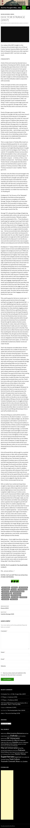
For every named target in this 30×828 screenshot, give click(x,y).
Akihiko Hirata (4, 733)
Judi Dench (19, 744)
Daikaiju (14, 735)
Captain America (4, 736)
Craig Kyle (14, 587)
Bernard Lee (25, 733)
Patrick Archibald (15, 595)
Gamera (10, 742)
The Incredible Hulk (25, 757)
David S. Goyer (4, 738)
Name (3, 652)
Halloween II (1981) (11, 707)
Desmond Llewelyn (6, 740)
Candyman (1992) (12, 697)
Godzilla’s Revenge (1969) (7, 613)
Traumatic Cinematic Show (10, 761)
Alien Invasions (12, 733)
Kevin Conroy (3, 745)
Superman (17, 757)
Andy (2, 713)
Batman (19, 733)
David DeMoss (15, 23)
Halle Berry (20, 742)
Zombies (25, 761)
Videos (12, 14)
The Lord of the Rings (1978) (12, 713)
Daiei (9, 736)
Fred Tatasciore (23, 587)
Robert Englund (12, 752)
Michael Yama (5, 595)
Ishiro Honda (13, 744)
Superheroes (23, 597)
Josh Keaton (5, 591)
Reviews (7, 14)
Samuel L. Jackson (24, 752)
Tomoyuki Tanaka (5, 759)
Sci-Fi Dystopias (4, 754)
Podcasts (21, 750)
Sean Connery (11, 754)
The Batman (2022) (13, 700)
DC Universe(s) (13, 738)
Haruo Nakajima (5, 744)
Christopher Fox (5, 694)
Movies (3, 14)
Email (3, 659)
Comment (4, 631)
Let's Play (9, 745)
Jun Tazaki (24, 744)
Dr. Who (14, 740)
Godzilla (15, 742)
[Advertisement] (7, 795)
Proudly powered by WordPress (8, 826)
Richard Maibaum (5, 752)
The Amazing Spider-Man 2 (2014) (16, 710)
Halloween (25, 742)
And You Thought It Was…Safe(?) (11, 8)
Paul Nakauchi (6, 597)
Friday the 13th (4, 742)
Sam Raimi (18, 752)
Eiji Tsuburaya (21, 740)
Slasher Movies (20, 754)
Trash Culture (14, 759)
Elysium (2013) (5, 607)
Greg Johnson (5, 589)
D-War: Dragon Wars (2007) (18, 694)
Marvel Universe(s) (7, 593)
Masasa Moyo (17, 593)
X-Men (21, 761)
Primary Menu (28, 8)
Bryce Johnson (6, 587)
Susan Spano (5, 599)
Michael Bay (21, 748)
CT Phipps (3, 697)
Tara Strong (14, 599)
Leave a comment (23, 23)
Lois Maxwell (14, 745)
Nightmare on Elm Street (13, 750)
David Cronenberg (21, 736)
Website (3, 666)
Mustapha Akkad (4, 750)
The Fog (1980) (16, 704)
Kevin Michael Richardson (17, 591)
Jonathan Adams (22, 589)
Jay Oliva (14, 589)
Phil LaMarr (15, 597)
